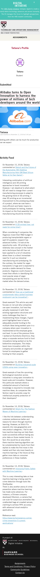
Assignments (20, 37)
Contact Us (20, 572)
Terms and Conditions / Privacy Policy (20, 566)
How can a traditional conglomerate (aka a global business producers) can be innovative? (18, 294)
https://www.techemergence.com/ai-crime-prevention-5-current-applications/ (17, 520)
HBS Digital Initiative (11, 9)
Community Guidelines (20, 569)
